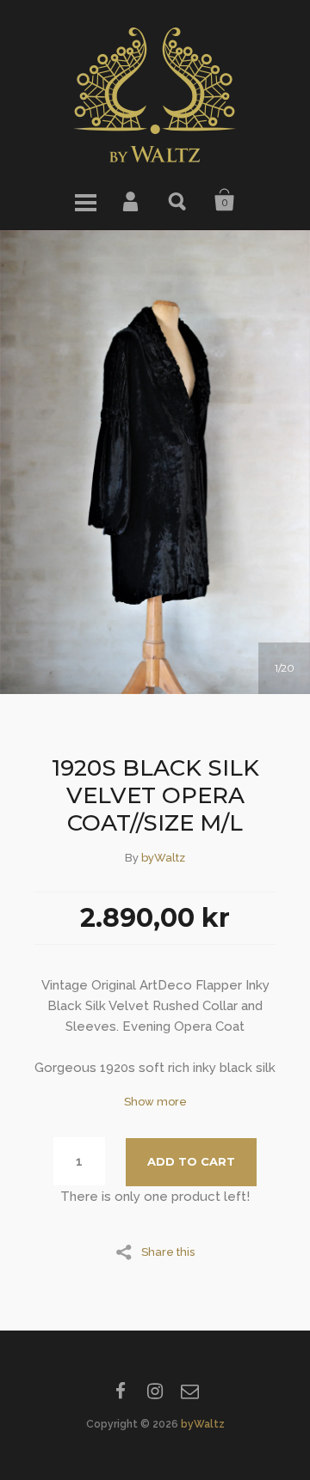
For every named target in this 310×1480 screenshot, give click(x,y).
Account (131, 200)
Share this (168, 1252)
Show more (155, 1101)
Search (178, 200)
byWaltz (163, 857)
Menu (85, 200)
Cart (224, 200)
